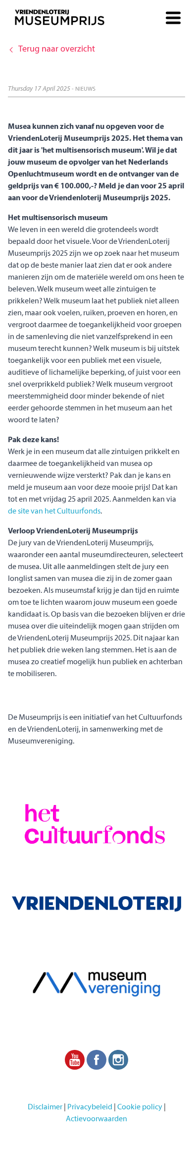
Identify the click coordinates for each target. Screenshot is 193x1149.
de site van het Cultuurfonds (54, 512)
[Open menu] (173, 14)
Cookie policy (139, 1107)
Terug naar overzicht (56, 49)
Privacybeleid (89, 1107)
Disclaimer (45, 1107)
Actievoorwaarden (96, 1119)
